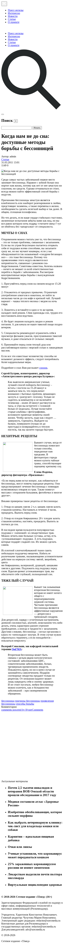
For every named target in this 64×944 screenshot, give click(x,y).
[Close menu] (4, 3)
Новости (13, 16)
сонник (43, 367)
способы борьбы (25, 703)
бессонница (7, 700)
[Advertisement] (26, 746)
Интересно (14, 13)
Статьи (12, 19)
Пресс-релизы (15, 10)
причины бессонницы (27, 700)
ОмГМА (16, 649)
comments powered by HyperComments (22, 709)
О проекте (13, 22)
